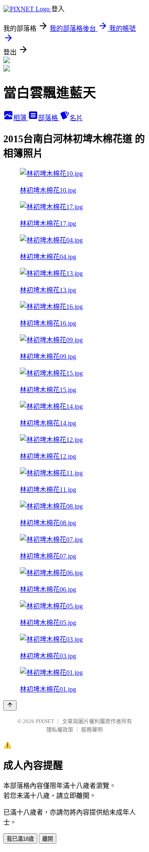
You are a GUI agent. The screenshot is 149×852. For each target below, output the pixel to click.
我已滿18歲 (20, 839)
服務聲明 (92, 729)
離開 (47, 839)
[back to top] (10, 705)
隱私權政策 (59, 729)
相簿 (20, 117)
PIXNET (45, 721)
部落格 (49, 117)
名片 (76, 117)
